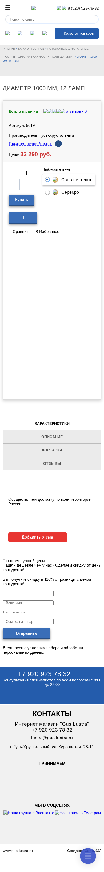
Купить (21, 199)
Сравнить (21, 231)
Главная (9, 48)
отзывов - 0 (76, 111)
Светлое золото (77, 179)
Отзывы (52, 463)
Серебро (70, 192)
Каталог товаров (79, 33)
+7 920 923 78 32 (44, 673)
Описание (52, 437)
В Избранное (47, 231)
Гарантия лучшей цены (34, 143)
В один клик (23, 219)
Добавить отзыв (37, 537)
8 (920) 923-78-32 (83, 8)
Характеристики (52, 423)
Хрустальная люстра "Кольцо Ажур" (45, 56)
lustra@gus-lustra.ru (52, 738)
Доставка (52, 450)
